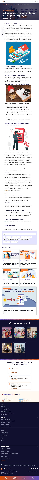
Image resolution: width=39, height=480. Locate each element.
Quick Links (3, 428)
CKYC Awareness (4, 456)
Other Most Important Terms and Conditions (9, 453)
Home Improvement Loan (5, 411)
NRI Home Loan (4, 414)
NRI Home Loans (14, 241)
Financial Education (7, 241)
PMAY (5, 239)
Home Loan (3, 406)
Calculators (3, 417)
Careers (2, 442)
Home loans (6, 221)
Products (2, 404)
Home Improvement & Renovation (13, 239)
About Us (2, 430)
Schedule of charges (5, 451)
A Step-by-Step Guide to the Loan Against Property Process (10, 282)
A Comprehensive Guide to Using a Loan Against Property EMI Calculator (11, 264)
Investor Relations (4, 432)
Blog (7, 4)
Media (2, 438)
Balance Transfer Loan (5, 409)
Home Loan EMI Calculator (6, 419)
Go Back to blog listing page (9, 10)
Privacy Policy (30, 471)
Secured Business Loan (5, 408)
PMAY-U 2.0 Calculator (5, 422)
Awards (2, 440)
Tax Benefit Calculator (5, 424)
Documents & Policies (5, 446)
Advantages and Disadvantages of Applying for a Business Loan (27, 282)
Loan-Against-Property (13, 4)
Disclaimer (36, 471)
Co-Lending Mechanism (5, 458)
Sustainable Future (4, 433)
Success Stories (4, 435)
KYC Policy (3, 454)
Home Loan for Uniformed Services (7, 413)
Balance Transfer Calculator (6, 425)
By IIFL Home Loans (8, 23)
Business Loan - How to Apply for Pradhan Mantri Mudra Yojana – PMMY (18, 311)
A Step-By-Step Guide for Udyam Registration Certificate (28, 264)
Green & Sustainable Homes (24, 239)
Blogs (2, 437)
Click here (6, 190)
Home (4, 4)
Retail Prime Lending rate (5, 448)
